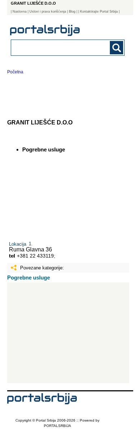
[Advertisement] (68, 332)
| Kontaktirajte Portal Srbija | (99, 11)
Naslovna (20, 11)
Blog (72, 11)
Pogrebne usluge (28, 277)
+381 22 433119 (35, 256)
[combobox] (57, 47)
